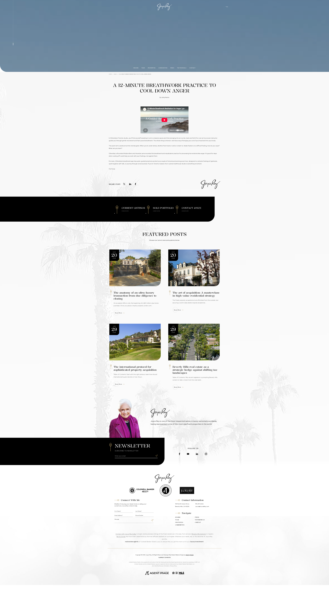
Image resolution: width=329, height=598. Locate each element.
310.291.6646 (199, 504)
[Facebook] (135, 184)
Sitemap (166, 555)
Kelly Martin (165, 97)
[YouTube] (188, 454)
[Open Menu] (227, 7)
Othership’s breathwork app (124, 161)
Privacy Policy (173, 566)
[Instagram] (206, 454)
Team (143, 68)
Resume (135, 68)
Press (172, 68)
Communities (162, 68)
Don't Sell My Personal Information (160, 566)
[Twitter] (124, 184)
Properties (152, 68)
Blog (115, 74)
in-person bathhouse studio (176, 164)
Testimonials (181, 68)
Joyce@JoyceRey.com (202, 506)
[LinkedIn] (130, 184)
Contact (192, 68)
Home (110, 74)
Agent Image (190, 555)
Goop (113, 169)
